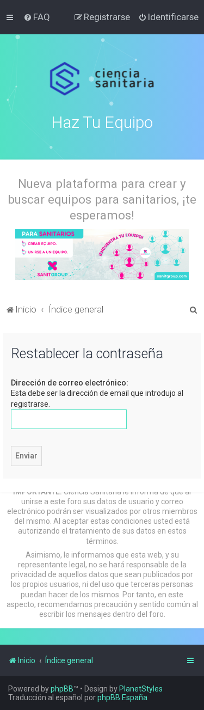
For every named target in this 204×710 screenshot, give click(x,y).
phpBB (62, 688)
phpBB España (122, 697)
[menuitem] (36, 17)
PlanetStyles (141, 688)
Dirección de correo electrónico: (69, 382)
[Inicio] (102, 79)
